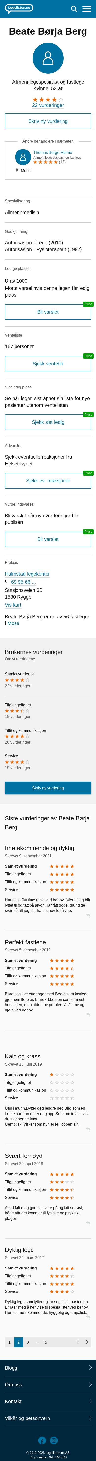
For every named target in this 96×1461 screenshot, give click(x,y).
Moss (13, 623)
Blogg (11, 1368)
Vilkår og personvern (27, 1418)
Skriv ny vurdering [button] (48, 121)
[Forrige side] (77, 1342)
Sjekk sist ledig (48, 422)
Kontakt (13, 1401)
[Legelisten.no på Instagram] (54, 1440)
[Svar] (88, 918)
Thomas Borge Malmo (52, 152)
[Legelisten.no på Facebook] (42, 1440)
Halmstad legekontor (27, 574)
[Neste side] (86, 1342)
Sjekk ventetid (48, 363)
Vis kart (13, 605)
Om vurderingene (20, 659)
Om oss (13, 1384)
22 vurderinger (48, 105)
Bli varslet (48, 312)
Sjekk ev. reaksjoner (48, 480)
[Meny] (86, 9)
